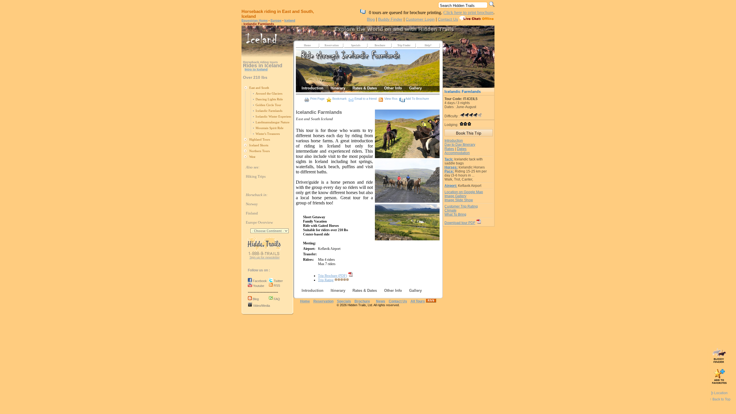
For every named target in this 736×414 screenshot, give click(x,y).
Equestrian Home (254, 20)
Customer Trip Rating (461, 206)
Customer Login (420, 19)
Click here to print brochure (468, 12)
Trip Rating (326, 280)
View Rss (391, 98)
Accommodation (457, 153)
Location (719, 393)
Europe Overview (259, 222)
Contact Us (448, 19)
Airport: (450, 186)
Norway (252, 204)
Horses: (451, 167)
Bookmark (339, 98)
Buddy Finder (390, 19)
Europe (276, 20)
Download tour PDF (459, 223)
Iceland (289, 20)
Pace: (449, 171)
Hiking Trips (256, 176)
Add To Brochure (417, 98)
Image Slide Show (458, 200)
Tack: (448, 159)
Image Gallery (455, 196)
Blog (371, 19)
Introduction (453, 141)
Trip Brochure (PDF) (332, 276)
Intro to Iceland (256, 69)
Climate (450, 210)
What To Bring (455, 214)
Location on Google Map (463, 192)
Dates (462, 149)
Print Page (317, 98)
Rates (449, 149)
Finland (252, 213)
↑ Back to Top (720, 399)
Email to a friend (365, 98)
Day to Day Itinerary (459, 145)
